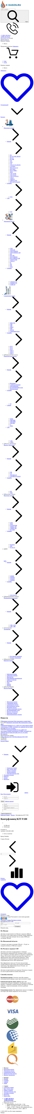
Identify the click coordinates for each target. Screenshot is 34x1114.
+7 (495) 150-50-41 (6, 35)
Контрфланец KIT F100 (21, 736)
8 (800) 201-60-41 (5, 36)
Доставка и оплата (16, 920)
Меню (7, 741)
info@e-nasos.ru (5, 39)
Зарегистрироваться (6, 813)
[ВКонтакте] (2, 918)
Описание (3, 920)
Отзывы (8, 920)
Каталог (3, 117)
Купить (3, 878)
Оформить (15, 46)
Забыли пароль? (9, 801)
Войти (26, 792)
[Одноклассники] (4, 918)
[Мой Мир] (6, 918)
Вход (2, 794)
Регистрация (7, 794)
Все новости (4, 734)
